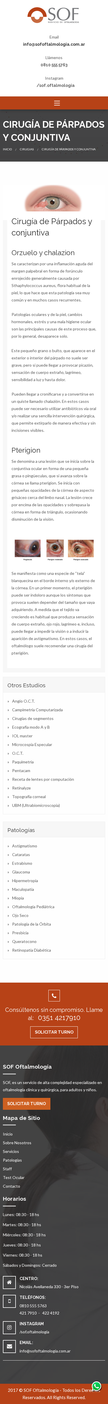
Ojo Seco (20, 915)
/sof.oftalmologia (56, 85)
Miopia (18, 897)
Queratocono (24, 941)
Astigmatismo (24, 845)
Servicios (11, 1151)
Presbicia (20, 932)
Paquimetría (23, 761)
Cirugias (27, 149)
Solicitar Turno (54, 1032)
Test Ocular (13, 1177)
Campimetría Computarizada (37, 709)
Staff (7, 1168)
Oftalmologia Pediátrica (33, 906)
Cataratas (21, 854)
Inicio (7, 149)
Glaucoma (21, 871)
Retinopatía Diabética (31, 950)
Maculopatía (23, 889)
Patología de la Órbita (31, 924)
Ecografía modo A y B (31, 727)
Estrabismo (22, 863)
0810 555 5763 (54, 65)
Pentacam (21, 770)
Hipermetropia (25, 880)
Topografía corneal (29, 796)
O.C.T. (17, 753)
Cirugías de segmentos (33, 718)
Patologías (12, 1160)
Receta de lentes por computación (43, 779)
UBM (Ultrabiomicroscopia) (36, 805)
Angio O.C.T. (23, 701)
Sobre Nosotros (17, 1142)
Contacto (11, 1186)
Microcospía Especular (32, 744)
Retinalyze (21, 787)
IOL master (22, 735)
